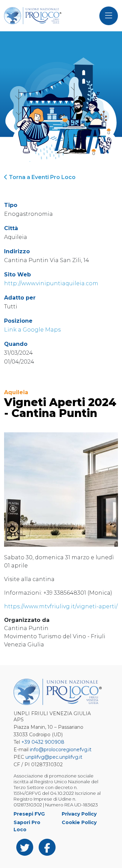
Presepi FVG (29, 814)
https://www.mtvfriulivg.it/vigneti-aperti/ (61, 606)
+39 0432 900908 (42, 742)
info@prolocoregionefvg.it (61, 749)
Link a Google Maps (32, 329)
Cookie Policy (79, 822)
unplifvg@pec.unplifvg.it (53, 757)
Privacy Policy (79, 814)
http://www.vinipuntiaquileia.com (51, 283)
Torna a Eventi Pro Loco (41, 177)
